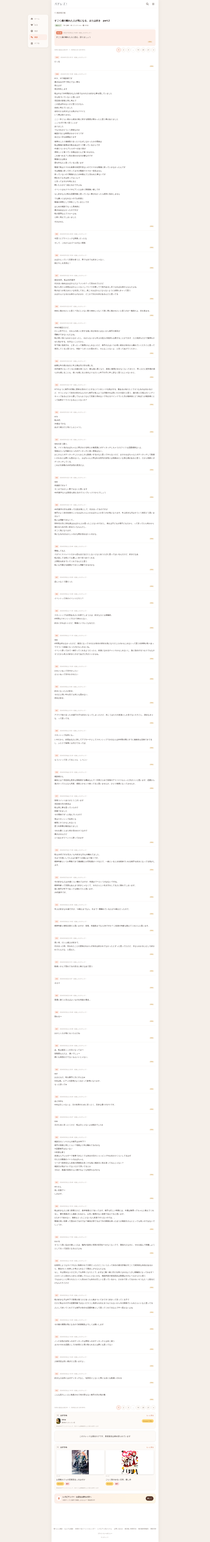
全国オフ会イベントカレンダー (85, 1529)
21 (148, 50)
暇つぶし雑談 (58, 1529)
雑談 (36, 37)
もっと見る (150, 1415)
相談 (36, 31)
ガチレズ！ (61, 4)
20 (143, 50)
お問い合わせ (118, 1529)
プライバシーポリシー (105, 1533)
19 (138, 50)
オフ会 (36, 43)
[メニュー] (153, 4)
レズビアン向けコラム (104, 1529)
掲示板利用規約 (143, 1529)
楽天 (67, 1484)
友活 (36, 25)
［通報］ (150, 42)
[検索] (147, 4)
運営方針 (153, 1529)
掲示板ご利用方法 (130, 1529)
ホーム (36, 19)
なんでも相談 (68, 1529)
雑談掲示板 (61, 13)
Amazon (60, 1484)
